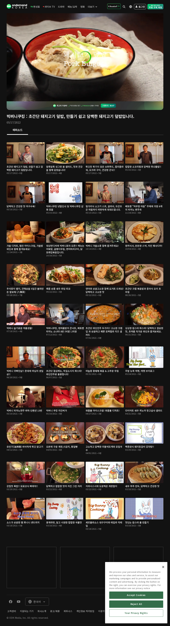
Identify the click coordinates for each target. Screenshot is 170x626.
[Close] (163, 567)
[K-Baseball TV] (114, 6)
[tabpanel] (85, 337)
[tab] (17, 130)
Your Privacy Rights (136, 613)
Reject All (136, 604)
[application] (85, 57)
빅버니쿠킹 (16, 116)
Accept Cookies (136, 595)
